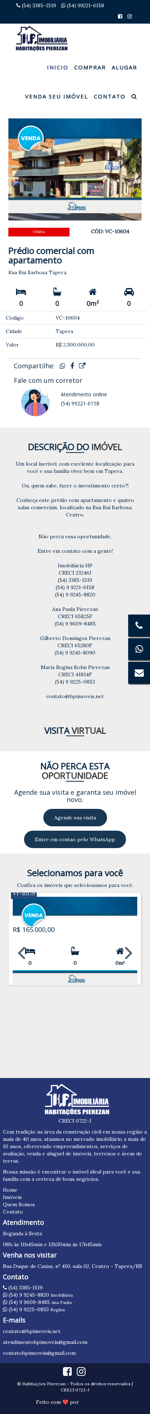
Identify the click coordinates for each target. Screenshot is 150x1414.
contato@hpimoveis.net (31, 1331)
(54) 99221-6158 (85, 5)
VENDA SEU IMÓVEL (56, 96)
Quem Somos (19, 1204)
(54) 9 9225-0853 (36, 1309)
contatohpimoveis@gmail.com (39, 1353)
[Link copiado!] (82, 366)
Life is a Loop (97, 1402)
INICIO (57, 67)
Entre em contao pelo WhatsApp (75, 839)
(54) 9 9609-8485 (39, 1302)
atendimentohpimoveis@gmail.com (45, 1342)
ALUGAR (124, 67)
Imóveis (12, 1197)
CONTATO (110, 96)
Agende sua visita (75, 817)
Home (10, 1190)
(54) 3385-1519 (38, 5)
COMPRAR (90, 67)
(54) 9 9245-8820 (40, 1295)
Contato (13, 1211)
